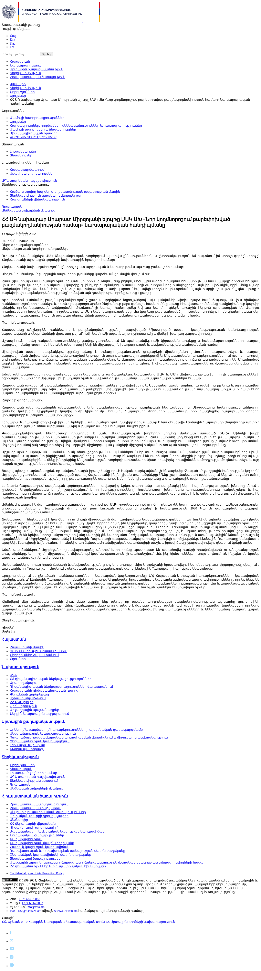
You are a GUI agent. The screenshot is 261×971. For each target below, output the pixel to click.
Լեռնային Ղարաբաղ (27, 745)
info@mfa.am (35, 907)
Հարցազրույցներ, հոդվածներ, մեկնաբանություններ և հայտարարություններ (76, 125)
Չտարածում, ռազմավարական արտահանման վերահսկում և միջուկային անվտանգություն (89, 737)
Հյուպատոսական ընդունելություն (39, 804)
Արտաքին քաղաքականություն (36, 69)
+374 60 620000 (29, 899)
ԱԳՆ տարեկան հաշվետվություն (29, 180)
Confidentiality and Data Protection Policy (37, 873)
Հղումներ (18, 659)
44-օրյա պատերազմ (27, 749)
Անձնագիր (19, 820)
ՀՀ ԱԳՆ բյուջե (21, 702)
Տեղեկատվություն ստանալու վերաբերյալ (45, 195)
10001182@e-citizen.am (25, 910)
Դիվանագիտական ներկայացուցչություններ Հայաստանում (61, 686)
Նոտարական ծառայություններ (37, 835)
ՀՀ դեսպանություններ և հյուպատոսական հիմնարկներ (58, 866)
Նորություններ (22, 92)
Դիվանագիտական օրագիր (34, 133)
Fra (12, 47)
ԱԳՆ (13, 675)
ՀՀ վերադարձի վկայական (33, 823)
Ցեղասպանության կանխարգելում (40, 741)
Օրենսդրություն (23, 706)
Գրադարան (12, 206)
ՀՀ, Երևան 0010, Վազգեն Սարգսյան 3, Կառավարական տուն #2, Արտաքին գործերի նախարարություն (88, 921)
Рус (12, 43)
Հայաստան (20, 61)
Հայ (13, 36)
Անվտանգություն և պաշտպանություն (43, 733)
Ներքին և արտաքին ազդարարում (39, 713)
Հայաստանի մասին (27, 647)
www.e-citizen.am (65, 910)
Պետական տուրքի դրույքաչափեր (39, 816)
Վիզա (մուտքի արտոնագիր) (34, 827)
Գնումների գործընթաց (29, 694)
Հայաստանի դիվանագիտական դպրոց (44, 690)
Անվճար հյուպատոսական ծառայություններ (48, 812)
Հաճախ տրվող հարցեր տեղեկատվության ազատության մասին (65, 191)
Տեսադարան (21, 769)
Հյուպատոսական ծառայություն (37, 77)
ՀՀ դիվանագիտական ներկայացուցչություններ (51, 679)
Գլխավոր (18, 84)
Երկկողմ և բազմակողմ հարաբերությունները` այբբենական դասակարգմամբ (76, 729)
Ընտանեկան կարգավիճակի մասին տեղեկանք (50, 854)
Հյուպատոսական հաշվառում (35, 808)
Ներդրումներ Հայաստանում (34, 655)
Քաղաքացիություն (26, 839)
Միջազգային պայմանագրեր (34, 710)
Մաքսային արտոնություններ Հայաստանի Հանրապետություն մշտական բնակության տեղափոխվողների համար (108, 862)
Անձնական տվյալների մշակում (28, 210)
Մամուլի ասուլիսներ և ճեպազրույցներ (43, 129)
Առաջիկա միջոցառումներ (32, 173)
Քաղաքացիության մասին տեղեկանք (42, 843)
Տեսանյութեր (21, 155)
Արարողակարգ (23, 682)
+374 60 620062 (32, 903)
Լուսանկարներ (23, 151)
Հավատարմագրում (27, 169)
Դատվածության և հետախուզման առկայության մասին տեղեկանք (67, 851)
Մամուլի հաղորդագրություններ (37, 118)
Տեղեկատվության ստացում (34, 780)
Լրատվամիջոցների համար (33, 773)
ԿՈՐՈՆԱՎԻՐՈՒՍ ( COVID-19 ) (33, 137)
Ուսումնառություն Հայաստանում (38, 651)
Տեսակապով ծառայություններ (36, 858)
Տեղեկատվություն (25, 73)
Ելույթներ (18, 95)
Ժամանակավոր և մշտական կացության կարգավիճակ (57, 831)
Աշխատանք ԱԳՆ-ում (28, 698)
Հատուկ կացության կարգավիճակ (39, 847)
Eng (12, 39)
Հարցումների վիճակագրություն (37, 199)
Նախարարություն (26, 65)
